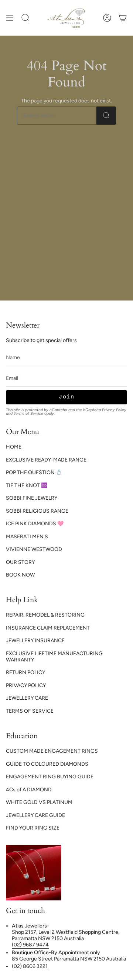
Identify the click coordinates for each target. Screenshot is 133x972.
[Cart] (122, 18)
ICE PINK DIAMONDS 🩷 (35, 524)
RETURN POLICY (25, 672)
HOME (13, 447)
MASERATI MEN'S (27, 536)
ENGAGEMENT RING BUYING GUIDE (49, 777)
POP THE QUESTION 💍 (34, 472)
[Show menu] (9, 18)
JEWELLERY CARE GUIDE (35, 815)
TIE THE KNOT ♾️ (26, 485)
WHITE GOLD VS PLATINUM (39, 802)
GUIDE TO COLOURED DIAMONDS (47, 764)
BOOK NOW (20, 575)
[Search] (106, 115)
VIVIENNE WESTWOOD (34, 549)
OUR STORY (20, 562)
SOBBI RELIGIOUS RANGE (37, 511)
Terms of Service (28, 413)
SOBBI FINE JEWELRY (31, 498)
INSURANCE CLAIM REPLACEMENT (48, 628)
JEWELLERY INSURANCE (35, 640)
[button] (25, 18)
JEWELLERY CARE (27, 698)
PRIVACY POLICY (26, 685)
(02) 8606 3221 (30, 966)
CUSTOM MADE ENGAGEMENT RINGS (52, 751)
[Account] (107, 18)
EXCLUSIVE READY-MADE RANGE (46, 460)
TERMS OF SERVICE (30, 711)
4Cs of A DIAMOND (29, 790)
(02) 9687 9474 (30, 945)
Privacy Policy (114, 409)
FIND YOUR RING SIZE (32, 828)
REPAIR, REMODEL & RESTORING (45, 615)
